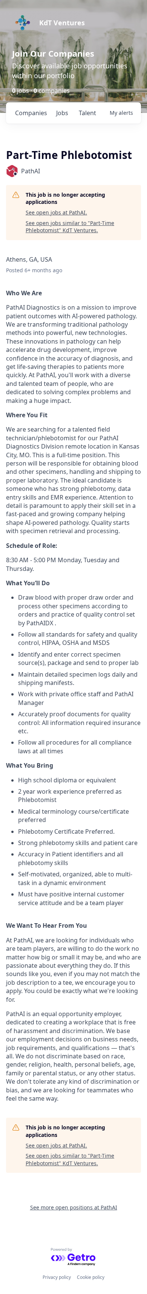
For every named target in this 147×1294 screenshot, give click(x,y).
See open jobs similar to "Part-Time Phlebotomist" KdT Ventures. (70, 226)
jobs (62, 113)
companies (31, 113)
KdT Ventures (62, 22)
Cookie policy (90, 1277)
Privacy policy (57, 1277)
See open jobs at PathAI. (56, 212)
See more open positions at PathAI (73, 1207)
